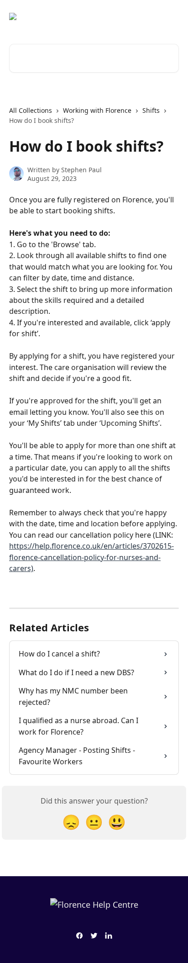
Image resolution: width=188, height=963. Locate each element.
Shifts (151, 110)
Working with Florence (97, 110)
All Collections (30, 110)
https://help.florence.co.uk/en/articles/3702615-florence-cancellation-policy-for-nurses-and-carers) (91, 557)
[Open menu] (170, 16)
